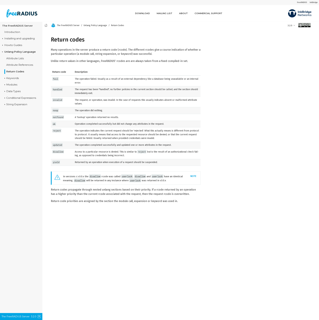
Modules (11, 84)
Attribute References (19, 64)
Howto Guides (13, 45)
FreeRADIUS (302, 2)
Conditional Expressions (21, 97)
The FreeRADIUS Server (17, 25)
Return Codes (15, 71)
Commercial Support (208, 13)
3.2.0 (290, 25)
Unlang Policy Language (20, 51)
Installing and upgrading (19, 38)
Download (142, 13)
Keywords (12, 78)
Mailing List (164, 13)
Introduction (12, 31)
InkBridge (314, 2)
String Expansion (16, 104)
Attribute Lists (15, 58)
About (183, 13)
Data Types (13, 91)
